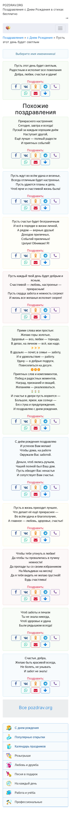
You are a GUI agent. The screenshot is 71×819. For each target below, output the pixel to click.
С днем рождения (27, 727)
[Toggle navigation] (60, 28)
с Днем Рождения (40, 37)
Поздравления (13, 37)
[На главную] (34, 28)
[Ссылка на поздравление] (45, 93)
